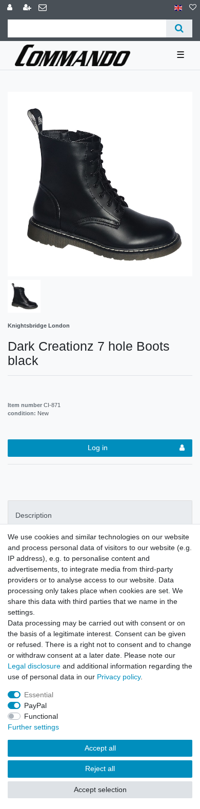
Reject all (100, 768)
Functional (41, 716)
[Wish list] (193, 8)
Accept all (100, 748)
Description (33, 515)
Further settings (33, 727)
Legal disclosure (34, 666)
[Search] (179, 28)
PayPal (35, 705)
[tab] (100, 515)
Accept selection (100, 789)
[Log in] (11, 8)
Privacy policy (119, 677)
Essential (38, 695)
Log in (98, 447)
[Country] (178, 8)
